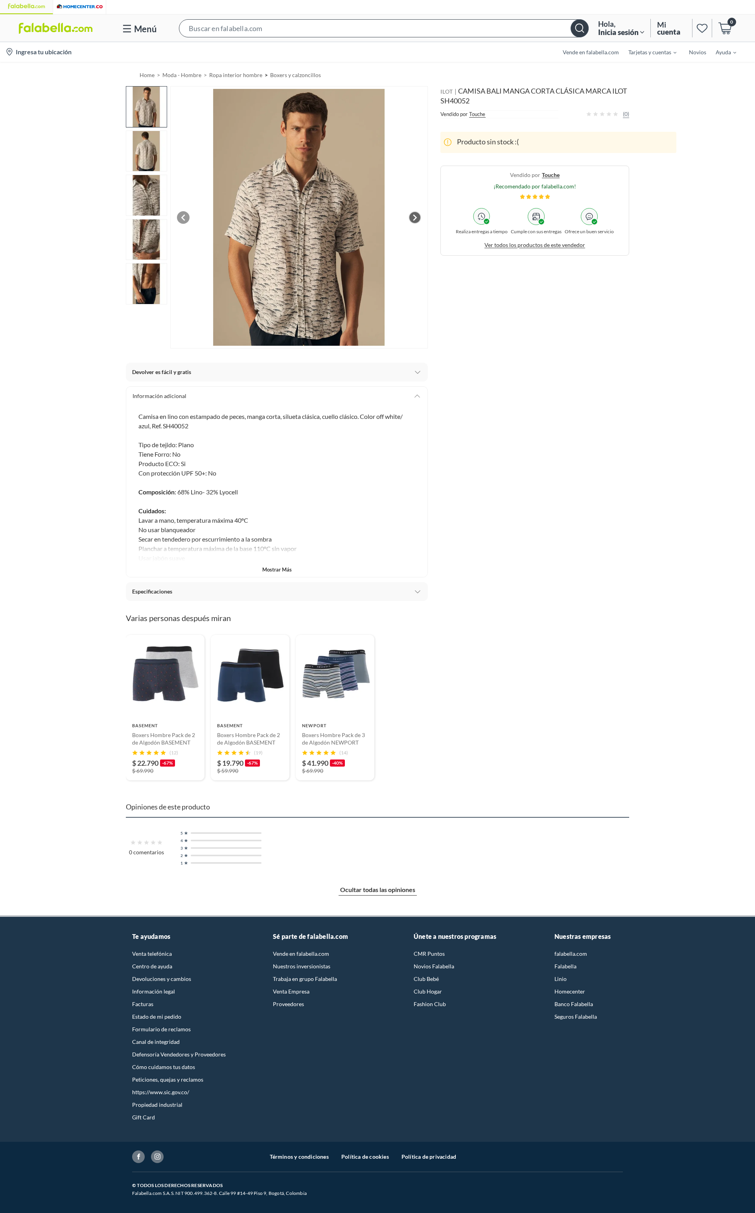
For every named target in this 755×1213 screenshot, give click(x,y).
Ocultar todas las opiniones (377, 889)
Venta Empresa (291, 991)
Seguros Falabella (575, 1016)
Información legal (153, 991)
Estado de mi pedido (156, 1016)
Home (147, 75)
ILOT (446, 91)
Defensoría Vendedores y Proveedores (179, 1054)
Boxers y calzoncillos (295, 75)
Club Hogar (428, 991)
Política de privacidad (428, 1156)
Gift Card (143, 1117)
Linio (560, 978)
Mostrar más (277, 569)
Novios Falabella (434, 966)
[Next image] (415, 217)
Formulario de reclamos (161, 1029)
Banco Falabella (573, 1004)
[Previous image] (183, 217)
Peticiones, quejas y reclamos (167, 1079)
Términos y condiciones (299, 1156)
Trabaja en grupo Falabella (305, 978)
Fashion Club (430, 1004)
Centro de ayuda (152, 966)
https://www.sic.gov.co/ (160, 1092)
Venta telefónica (152, 953)
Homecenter (569, 991)
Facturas (142, 1004)
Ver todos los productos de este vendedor (534, 244)
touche (551, 174)
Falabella (565, 966)
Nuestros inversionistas (301, 966)
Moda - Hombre (181, 75)
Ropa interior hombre (235, 75)
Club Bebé (426, 978)
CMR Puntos (429, 953)
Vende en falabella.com (301, 953)
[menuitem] (647, 52)
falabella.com (570, 953)
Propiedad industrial (157, 1104)
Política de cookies (365, 1156)
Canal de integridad (156, 1041)
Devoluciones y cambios (161, 978)
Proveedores (288, 1004)
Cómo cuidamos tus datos (163, 1067)
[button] (384, 28)
